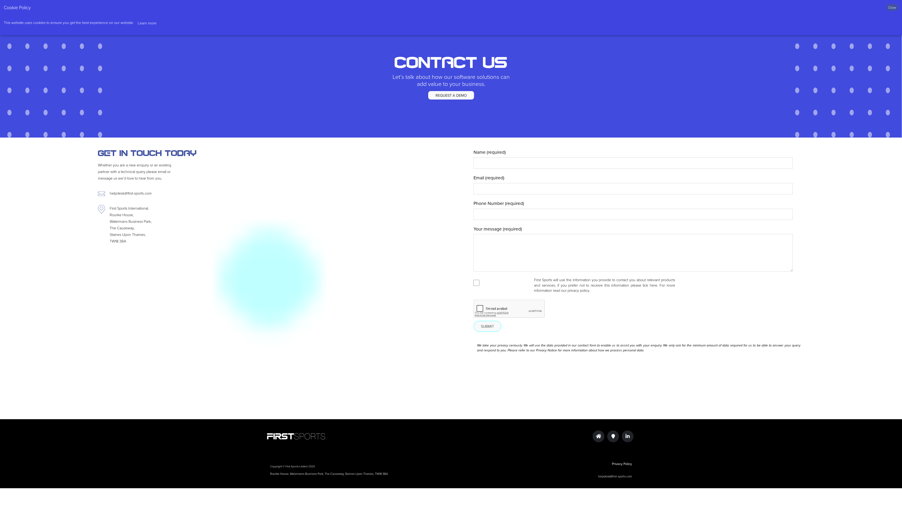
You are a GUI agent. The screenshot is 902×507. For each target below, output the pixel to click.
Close (892, 7)
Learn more (147, 23)
